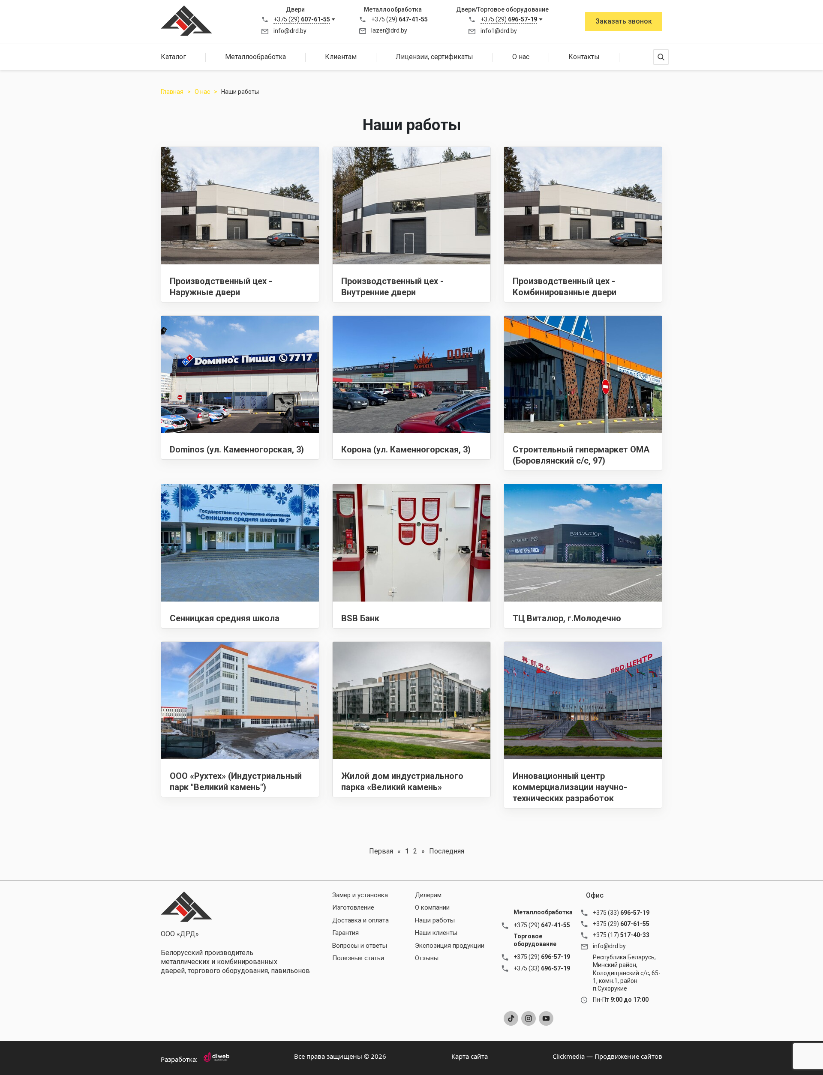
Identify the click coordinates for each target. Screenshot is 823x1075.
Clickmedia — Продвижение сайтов (607, 1056)
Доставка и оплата (360, 920)
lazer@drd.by (389, 30)
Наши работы (435, 920)
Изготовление (353, 907)
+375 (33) (542, 968)
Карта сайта (469, 1056)
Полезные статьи (358, 958)
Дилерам (428, 895)
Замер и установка (360, 895)
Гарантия (345, 933)
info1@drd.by (499, 30)
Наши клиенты (436, 933)
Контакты (584, 57)
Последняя (446, 851)
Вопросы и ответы (359, 945)
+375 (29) (301, 19)
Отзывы (427, 958)
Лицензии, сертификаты (434, 57)
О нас (520, 57)
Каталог (173, 57)
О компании (432, 907)
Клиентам (341, 57)
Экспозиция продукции (449, 945)
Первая (381, 851)
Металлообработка (255, 57)
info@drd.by (289, 30)
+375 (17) (621, 934)
